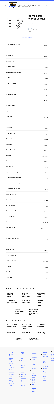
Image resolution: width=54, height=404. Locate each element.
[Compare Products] (35, 6)
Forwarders (23, 369)
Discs (22, 358)
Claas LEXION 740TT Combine (41, 333)
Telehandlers (45, 356)
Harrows (22, 372)
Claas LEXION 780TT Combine (12, 333)
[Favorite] (33, 6)
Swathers (45, 354)
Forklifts (22, 367)
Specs (12, 13)
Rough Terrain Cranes (33, 381)
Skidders (33, 391)
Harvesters (23, 374)
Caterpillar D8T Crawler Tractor (12, 325)
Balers (10, 365)
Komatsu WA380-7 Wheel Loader (11, 295)
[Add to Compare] (32, 23)
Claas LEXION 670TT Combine (34, 339)
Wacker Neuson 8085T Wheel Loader (41, 295)
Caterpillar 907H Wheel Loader (27, 301)
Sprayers (45, 352)
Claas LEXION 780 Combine (41, 325)
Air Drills (11, 352)
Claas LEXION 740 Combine (18, 339)
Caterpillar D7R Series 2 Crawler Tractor (27, 326)
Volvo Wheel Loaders (28, 13)
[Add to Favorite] (29, 23)
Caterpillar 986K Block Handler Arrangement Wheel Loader (34, 312)
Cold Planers (12, 369)
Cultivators (23, 355)
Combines (11, 372)
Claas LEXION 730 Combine (26, 333)
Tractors (44, 358)
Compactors (12, 374)
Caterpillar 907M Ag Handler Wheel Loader (27, 295)
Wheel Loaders (18, 13)
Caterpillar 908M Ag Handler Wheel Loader (41, 303)
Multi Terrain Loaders (33, 372)
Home (7, 13)
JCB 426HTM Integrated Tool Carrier (12, 302)
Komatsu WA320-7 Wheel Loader (19, 311)
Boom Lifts (11, 367)
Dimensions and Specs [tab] (27, 37)
